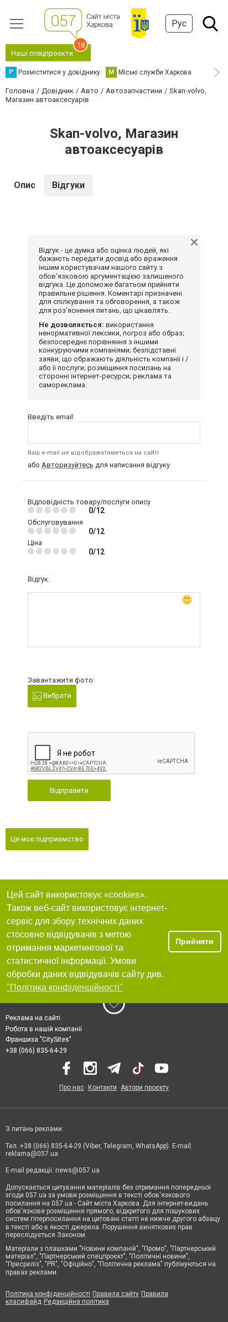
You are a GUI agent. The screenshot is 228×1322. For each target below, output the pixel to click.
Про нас (71, 1087)
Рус (179, 23)
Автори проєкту (145, 1087)
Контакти (102, 1087)
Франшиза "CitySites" (38, 1039)
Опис (24, 185)
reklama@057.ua (32, 1154)
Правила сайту (115, 1294)
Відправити (69, 790)
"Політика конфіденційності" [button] (65, 987)
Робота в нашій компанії (44, 1029)
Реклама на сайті (33, 1018)
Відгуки (68, 185)
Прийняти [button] (194, 941)
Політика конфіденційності (48, 1294)
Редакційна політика (76, 1301)
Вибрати (56, 695)
